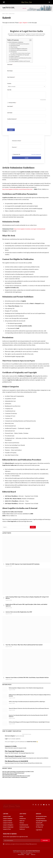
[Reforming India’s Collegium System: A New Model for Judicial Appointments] (5, 689)
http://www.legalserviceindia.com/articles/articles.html (17, 189)
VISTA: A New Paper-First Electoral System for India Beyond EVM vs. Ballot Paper (27, 701)
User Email (10, 106)
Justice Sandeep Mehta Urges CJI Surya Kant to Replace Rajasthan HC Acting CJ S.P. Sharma (27, 597)
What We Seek (14, 47)
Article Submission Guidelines (15, 42)
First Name (10, 70)
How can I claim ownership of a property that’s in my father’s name (18, 771)
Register (25, 22)
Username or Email (17, 140)
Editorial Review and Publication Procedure (21, 58)
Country (9, 83)
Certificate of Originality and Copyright (20, 54)
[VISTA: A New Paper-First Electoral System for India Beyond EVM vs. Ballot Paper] (5, 703)
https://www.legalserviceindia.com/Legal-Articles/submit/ (29, 229)
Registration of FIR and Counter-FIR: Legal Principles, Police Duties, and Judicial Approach (26, 605)
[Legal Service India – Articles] (26, 2)
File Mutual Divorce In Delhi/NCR (16, 761)
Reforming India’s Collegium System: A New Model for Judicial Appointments (26, 688)
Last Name (9, 112)
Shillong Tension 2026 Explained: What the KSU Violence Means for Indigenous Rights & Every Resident (30, 695)
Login (20, 22)
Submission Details (15, 45)
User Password (11, 77)
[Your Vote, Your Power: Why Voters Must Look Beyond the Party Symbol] (26, 629)
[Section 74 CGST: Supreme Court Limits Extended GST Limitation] (26, 549)
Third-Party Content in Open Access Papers (21, 53)
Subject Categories (15, 56)
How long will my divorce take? (9, 774)
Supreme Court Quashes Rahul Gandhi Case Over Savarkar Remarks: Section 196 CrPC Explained (28, 716)
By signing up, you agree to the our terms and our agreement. (20, 844)
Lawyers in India (10, 746)
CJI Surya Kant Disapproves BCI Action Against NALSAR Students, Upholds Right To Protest (29, 722)
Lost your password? (36, 154)
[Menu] (4, 2)
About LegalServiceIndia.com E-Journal (20, 61)
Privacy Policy (12, 102)
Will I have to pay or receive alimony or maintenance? (14, 777)
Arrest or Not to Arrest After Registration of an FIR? (19, 612)
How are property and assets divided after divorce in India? (16, 775)
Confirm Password (12, 119)
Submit (11, 130)
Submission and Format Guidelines (19, 50)
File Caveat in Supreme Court (15, 756)
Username (10, 64)
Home (3, 13)
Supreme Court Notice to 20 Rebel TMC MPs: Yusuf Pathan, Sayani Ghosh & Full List (27, 677)
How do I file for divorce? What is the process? (13, 773)
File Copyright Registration (14, 751)
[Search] (49, 2)
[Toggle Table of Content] (29, 40)
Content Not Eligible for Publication (19, 48)
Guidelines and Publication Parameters (20, 43)
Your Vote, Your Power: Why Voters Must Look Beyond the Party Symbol (24, 644)
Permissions (14, 51)
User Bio (9, 89)
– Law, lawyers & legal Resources (32, 850)
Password (14, 147)
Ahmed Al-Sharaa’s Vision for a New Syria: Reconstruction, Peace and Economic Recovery (29, 708)
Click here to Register (10, 735)
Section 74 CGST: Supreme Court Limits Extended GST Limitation (23, 564)
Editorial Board (15, 59)
